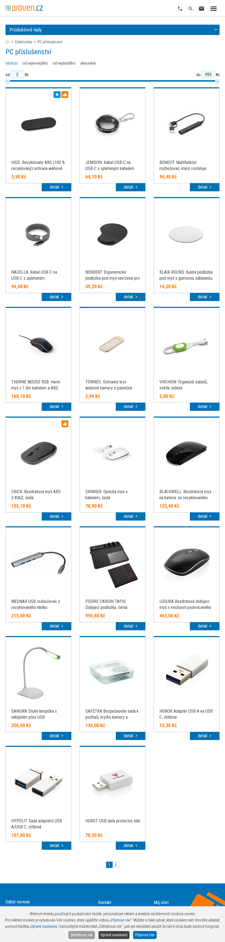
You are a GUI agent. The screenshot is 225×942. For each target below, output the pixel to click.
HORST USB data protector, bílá (112, 820)
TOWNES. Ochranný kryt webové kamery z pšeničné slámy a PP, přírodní (108, 388)
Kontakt (104, 902)
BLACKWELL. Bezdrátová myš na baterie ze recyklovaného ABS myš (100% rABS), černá (185, 497)
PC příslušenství (50, 42)
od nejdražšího (64, 63)
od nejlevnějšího (35, 63)
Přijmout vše (144, 935)
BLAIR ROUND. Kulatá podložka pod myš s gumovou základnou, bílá (186, 278)
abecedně (88, 63)
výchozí (11, 63)
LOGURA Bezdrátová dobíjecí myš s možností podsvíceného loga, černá (185, 607)
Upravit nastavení (114, 935)
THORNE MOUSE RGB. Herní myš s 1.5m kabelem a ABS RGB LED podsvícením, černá (36, 388)
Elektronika (23, 42)
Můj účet (161, 902)
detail (55, 187)
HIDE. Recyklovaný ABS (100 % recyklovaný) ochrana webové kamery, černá (38, 168)
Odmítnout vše (82, 935)
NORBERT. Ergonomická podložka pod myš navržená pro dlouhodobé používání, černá (112, 278)
